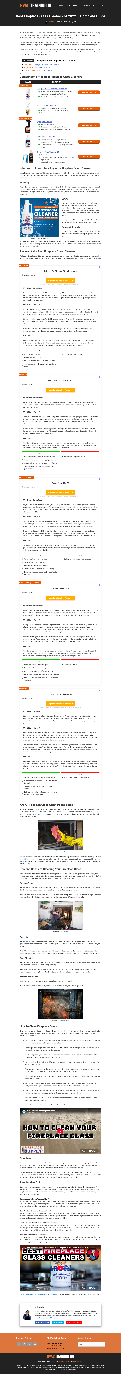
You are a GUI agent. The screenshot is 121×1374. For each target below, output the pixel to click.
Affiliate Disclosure (77, 1361)
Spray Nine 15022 (47, 70)
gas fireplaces (43, 814)
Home (60, 6)
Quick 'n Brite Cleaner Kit (48, 152)
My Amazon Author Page (55, 1348)
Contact (68, 1361)
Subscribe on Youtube (74, 1322)
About (100, 6)
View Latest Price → (89, 92)
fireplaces (34, 33)
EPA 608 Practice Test (54, 1343)
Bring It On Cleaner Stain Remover (47, 65)
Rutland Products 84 (46, 137)
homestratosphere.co (63, 851)
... (97, 1322)
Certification (87, 6)
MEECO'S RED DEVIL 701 (42, 67)
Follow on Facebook (42, 1322)
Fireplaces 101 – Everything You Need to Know (42, 1295)
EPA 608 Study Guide (54, 1346)
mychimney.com (64, 931)
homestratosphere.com (64, 1020)
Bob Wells (62, 1361)
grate (21, 944)
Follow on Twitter (58, 1322)
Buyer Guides (72, 6)
